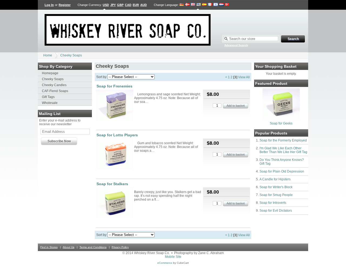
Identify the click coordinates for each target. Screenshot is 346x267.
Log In (49, 4)
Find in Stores (49, 247)
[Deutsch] (181, 5)
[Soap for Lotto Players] (114, 154)
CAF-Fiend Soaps (55, 91)
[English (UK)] (193, 5)
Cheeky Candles (54, 85)
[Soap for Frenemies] (114, 105)
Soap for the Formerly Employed (283, 140)
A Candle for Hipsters (275, 179)
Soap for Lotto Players (117, 135)
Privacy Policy (120, 247)
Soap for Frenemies (114, 86)
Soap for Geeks (281, 123)
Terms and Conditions (93, 247)
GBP (120, 4)
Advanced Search (236, 45)
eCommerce (164, 262)
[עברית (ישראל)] (215, 5)
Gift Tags (48, 97)
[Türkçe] (227, 5)
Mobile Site (173, 257)
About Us (68, 247)
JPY (113, 4)
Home (47, 55)
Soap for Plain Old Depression (282, 171)
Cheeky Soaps (71, 55)
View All (244, 77)
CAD (128, 4)
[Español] (204, 5)
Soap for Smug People (276, 195)
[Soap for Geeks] (281, 118)
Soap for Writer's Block (276, 187)
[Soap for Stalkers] (114, 203)
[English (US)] (198, 5)
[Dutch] (221, 5)
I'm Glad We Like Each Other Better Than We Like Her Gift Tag (283, 150)
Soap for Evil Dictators (276, 210)
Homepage (50, 73)
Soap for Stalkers (112, 184)
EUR (136, 4)
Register (65, 4)
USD (106, 4)
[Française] (210, 5)
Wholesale (50, 103)
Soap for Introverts (273, 203)
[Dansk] (187, 5)
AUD (143, 4)
